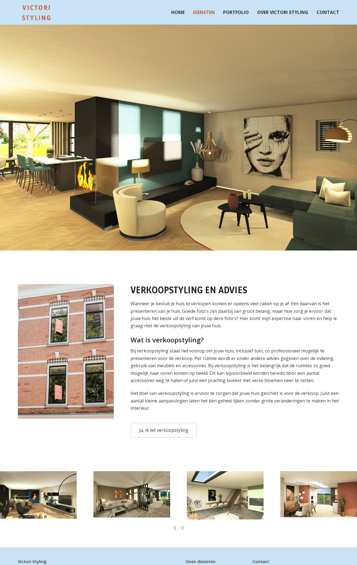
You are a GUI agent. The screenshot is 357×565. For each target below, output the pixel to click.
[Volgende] (182, 528)
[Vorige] (175, 528)
